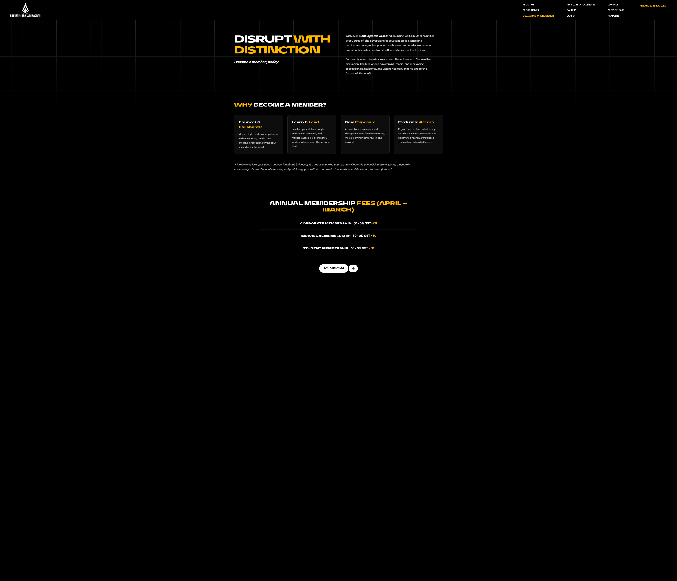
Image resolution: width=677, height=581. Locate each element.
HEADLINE (613, 15)
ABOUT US (528, 4)
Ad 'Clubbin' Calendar (581, 4)
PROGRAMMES (531, 10)
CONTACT (613, 4)
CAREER (571, 15)
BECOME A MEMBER (538, 15)
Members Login (653, 5)
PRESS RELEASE (616, 10)
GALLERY (572, 10)
